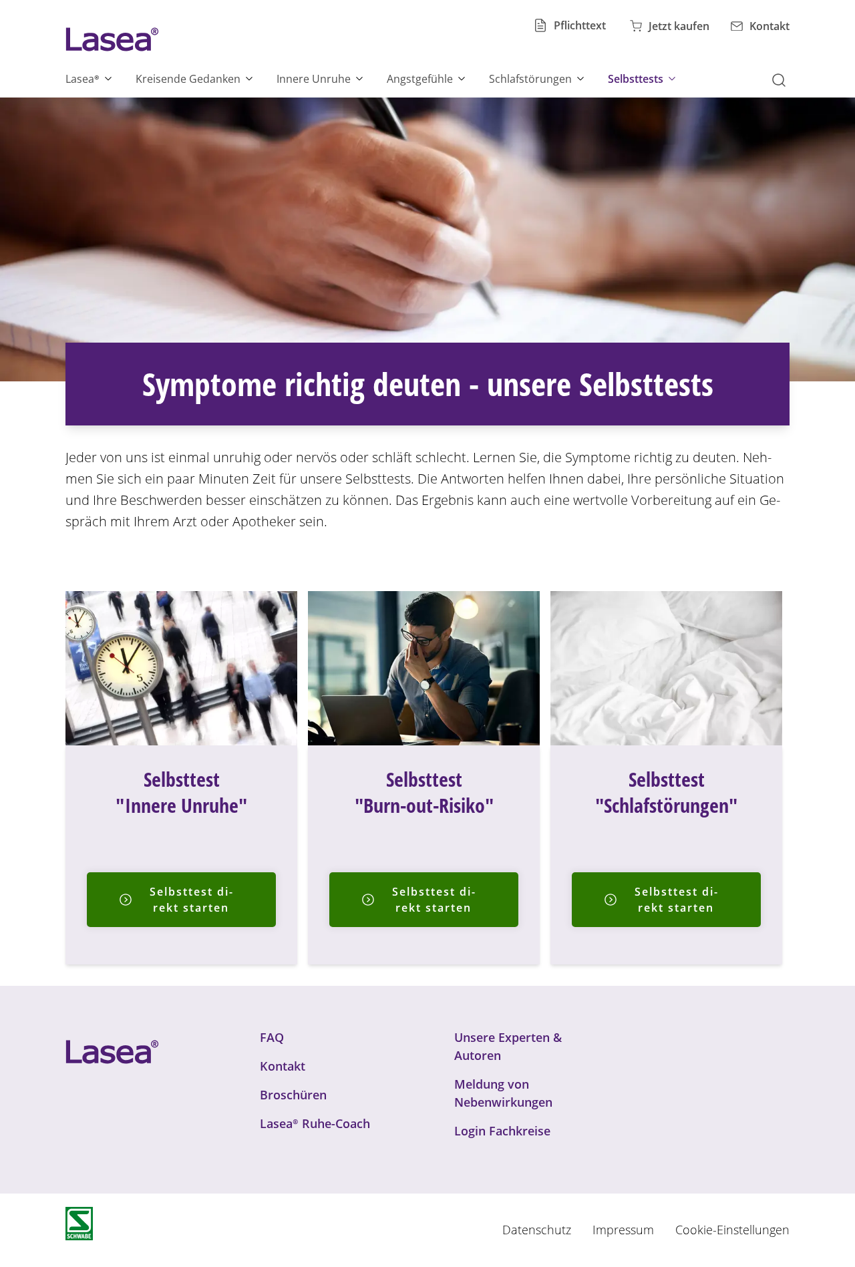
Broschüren (293, 1095)
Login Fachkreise (502, 1131)
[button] (782, 78)
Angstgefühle (420, 78)
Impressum (623, 1230)
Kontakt (282, 1066)
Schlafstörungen (530, 78)
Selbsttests (635, 78)
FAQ (272, 1037)
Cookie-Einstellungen (732, 1230)
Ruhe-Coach (315, 1123)
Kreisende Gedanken (188, 78)
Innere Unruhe (314, 78)
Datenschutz (536, 1230)
